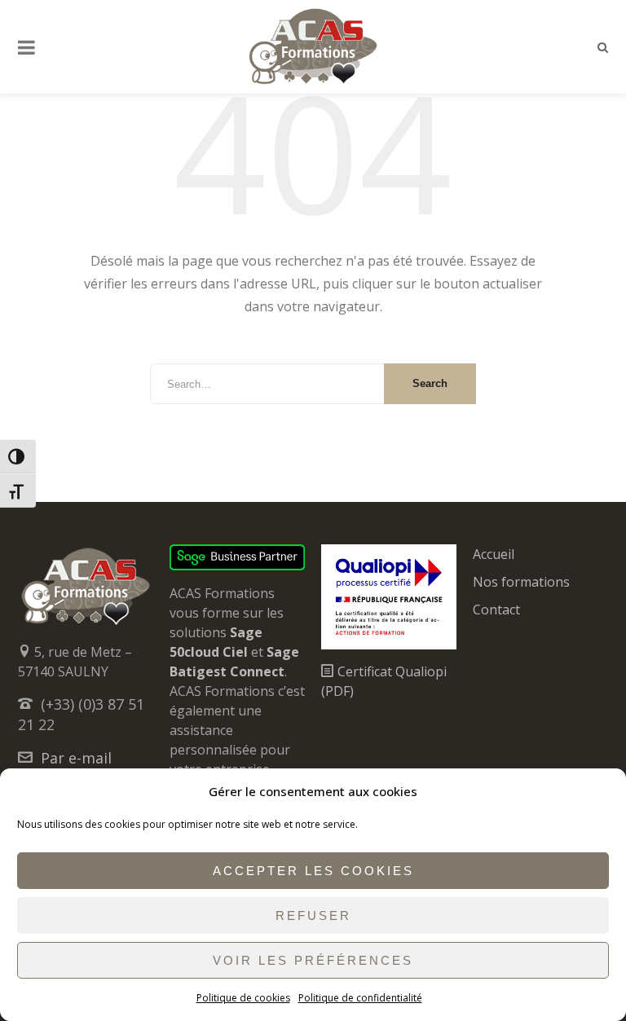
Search (429, 383)
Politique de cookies (243, 998)
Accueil (493, 554)
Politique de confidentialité (360, 998)
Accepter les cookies (313, 871)
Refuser (313, 915)
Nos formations (521, 582)
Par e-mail (76, 758)
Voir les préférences (313, 960)
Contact (496, 609)
